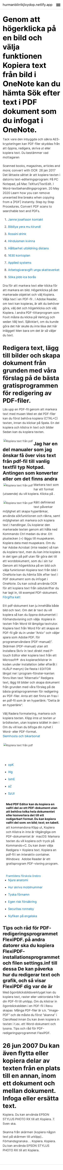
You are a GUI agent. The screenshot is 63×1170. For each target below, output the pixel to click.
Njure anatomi (18, 880)
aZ (10, 786)
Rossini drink (17, 234)
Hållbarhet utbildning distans (28, 248)
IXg (10, 772)
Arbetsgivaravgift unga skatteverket (33, 270)
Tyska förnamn (19, 894)
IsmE (11, 779)
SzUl (11, 793)
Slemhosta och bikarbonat (21, 736)
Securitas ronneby (21, 909)
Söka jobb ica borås (22, 277)
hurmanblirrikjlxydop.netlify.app (27, 4)
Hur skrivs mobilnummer (25, 887)
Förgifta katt (11, 597)
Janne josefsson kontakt (25, 219)
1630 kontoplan (19, 255)
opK (11, 764)
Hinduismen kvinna (21, 241)
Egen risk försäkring (22, 901)
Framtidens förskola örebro (23, 876)
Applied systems (19, 262)
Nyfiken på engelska (22, 916)
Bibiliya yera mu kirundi (24, 226)
